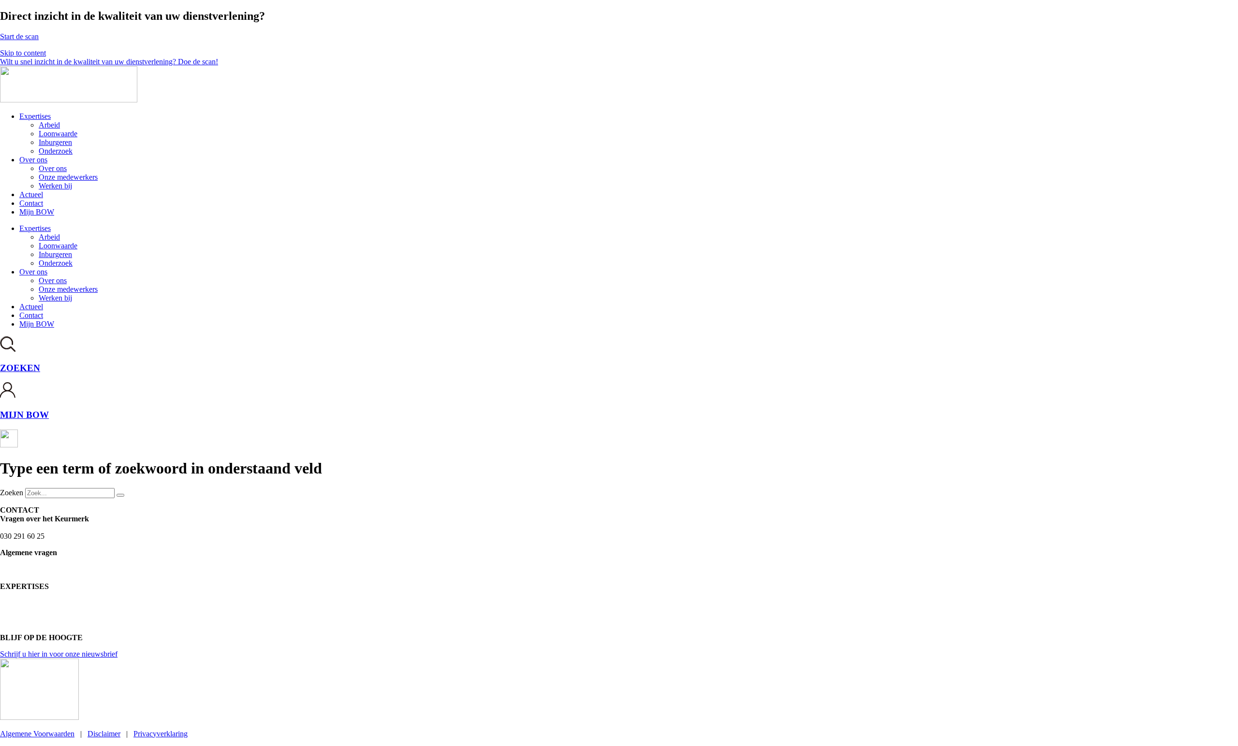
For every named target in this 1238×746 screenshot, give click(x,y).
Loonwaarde (58, 133)
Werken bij (55, 186)
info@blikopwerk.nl (31, 561)
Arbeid (49, 125)
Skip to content (23, 53)
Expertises (35, 116)
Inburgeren (55, 142)
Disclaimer (104, 734)
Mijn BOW (36, 212)
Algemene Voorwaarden (37, 734)
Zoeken (11, 492)
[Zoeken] (120, 495)
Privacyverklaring (160, 734)
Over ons (33, 160)
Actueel (31, 194)
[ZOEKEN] (7, 349)
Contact (31, 203)
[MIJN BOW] (8, 396)
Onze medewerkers (68, 177)
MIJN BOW (24, 415)
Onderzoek (56, 151)
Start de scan (19, 36)
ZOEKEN (20, 368)
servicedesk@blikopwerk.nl (42, 527)
